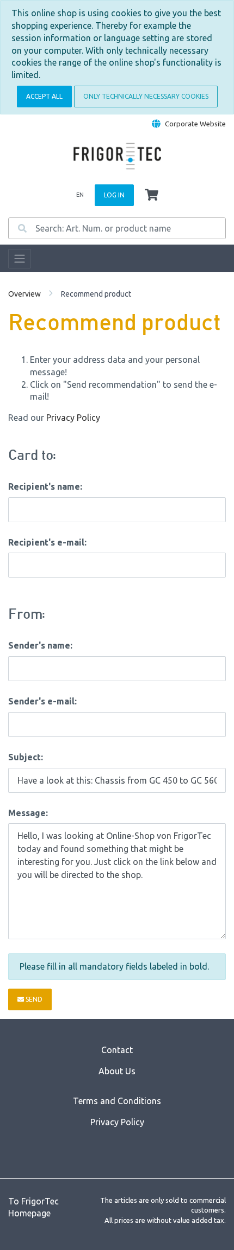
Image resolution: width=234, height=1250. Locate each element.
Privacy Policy (73, 417)
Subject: (25, 757)
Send (33, 999)
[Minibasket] (151, 195)
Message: (28, 813)
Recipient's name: (45, 486)
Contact (117, 1050)
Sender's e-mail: (42, 701)
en (80, 194)
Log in (114, 194)
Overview (24, 294)
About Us (117, 1071)
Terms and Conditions (117, 1101)
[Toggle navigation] (19, 258)
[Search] (22, 228)
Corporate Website (195, 123)
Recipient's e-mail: (47, 542)
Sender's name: (40, 645)
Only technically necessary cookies (145, 96)
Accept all (44, 96)
